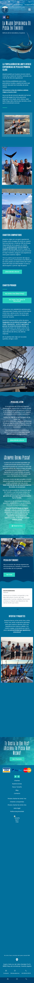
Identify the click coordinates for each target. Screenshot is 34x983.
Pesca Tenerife (17, 787)
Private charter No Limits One (17, 805)
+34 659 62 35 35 (29, 4)
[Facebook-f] (15, 776)
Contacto (9, 4)
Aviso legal (17, 808)
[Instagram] (7, 17)
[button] (29, 10)
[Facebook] (4, 17)
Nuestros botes (17, 784)
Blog (17, 790)
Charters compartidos (17, 802)
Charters (17, 780)
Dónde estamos (18, 4)
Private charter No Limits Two (17, 798)
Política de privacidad (17, 811)
